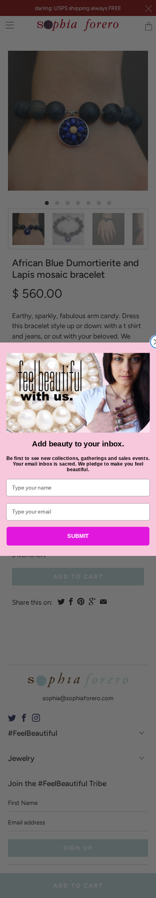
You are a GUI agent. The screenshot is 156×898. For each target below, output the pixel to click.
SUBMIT (78, 536)
